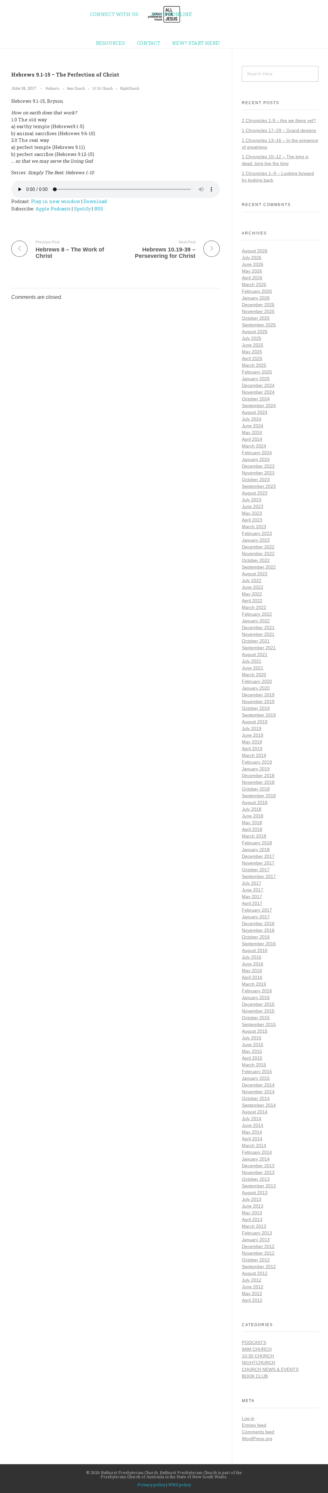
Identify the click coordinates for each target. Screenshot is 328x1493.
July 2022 (251, 580)
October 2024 (256, 398)
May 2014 (252, 1132)
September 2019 (259, 715)
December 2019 (258, 694)
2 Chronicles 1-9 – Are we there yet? (279, 120)
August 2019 (254, 721)
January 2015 (256, 1078)
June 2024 (252, 425)
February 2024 (257, 452)
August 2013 (254, 1192)
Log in (248, 1418)
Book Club (255, 1376)
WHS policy (179, 1484)
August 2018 (254, 802)
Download (95, 201)
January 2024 (256, 459)
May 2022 (252, 593)
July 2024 (251, 419)
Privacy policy (151, 1484)
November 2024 (258, 392)
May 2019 (252, 741)
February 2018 (257, 842)
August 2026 (254, 250)
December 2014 (258, 1084)
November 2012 (258, 1253)
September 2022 (259, 567)
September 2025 (259, 324)
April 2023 (252, 519)
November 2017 (258, 862)
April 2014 (252, 1138)
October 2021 (256, 641)
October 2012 (256, 1259)
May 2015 (252, 1051)
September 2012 (259, 1266)
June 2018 (252, 815)
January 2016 (256, 997)
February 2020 (257, 681)
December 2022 (258, 546)
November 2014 (258, 1091)
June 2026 (252, 264)
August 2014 (254, 1111)
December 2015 (258, 1004)
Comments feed (258, 1431)
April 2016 (252, 977)
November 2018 (258, 782)
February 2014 (257, 1152)
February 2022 (257, 614)
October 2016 (256, 936)
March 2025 (254, 365)
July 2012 (251, 1280)
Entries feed (254, 1425)
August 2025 (254, 331)
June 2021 (252, 667)
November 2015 (258, 1010)
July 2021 (251, 661)
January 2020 (256, 688)
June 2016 (252, 963)
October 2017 (256, 869)
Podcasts (53, 88)
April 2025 (252, 358)
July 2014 (251, 1118)
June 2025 (252, 345)
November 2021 (258, 634)
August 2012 (254, 1273)
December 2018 (258, 775)
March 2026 (254, 284)
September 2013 (259, 1185)
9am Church (76, 88)
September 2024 (259, 405)
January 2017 (256, 916)
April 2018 (252, 829)
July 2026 (251, 257)
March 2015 (254, 1064)
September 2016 (259, 943)
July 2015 (251, 1037)
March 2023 (254, 526)
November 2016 (258, 930)
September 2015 (259, 1024)
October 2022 (256, 560)
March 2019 (254, 755)
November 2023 (258, 472)
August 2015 (254, 1031)
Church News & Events (270, 1369)
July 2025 (251, 338)
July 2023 (251, 499)
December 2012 (258, 1246)
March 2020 (254, 674)
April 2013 (252, 1219)
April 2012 (252, 1300)
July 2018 (251, 809)
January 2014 (256, 1158)
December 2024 (258, 385)
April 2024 (252, 439)
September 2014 (259, 1105)
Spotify (82, 209)
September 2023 (259, 486)
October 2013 (256, 1179)
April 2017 (252, 903)
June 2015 (252, 1044)
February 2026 (257, 291)
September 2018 (259, 795)
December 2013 (258, 1165)
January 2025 (256, 378)
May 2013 (252, 1212)
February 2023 (257, 533)
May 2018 (252, 822)
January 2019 (256, 768)
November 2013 (258, 1172)
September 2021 (259, 647)
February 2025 (257, 371)
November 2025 (258, 311)
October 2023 (256, 479)
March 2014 (254, 1145)
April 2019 (252, 748)
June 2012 (252, 1286)
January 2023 (256, 540)
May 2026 (252, 271)
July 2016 (251, 957)
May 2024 (252, 432)
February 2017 (257, 910)
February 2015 (257, 1071)
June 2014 (252, 1125)
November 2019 (258, 701)
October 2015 (256, 1017)
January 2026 (256, 297)
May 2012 (252, 1293)
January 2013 (256, 1239)
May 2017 (252, 896)
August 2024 (254, 412)
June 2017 (252, 889)
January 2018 (256, 849)
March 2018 (254, 836)
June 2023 (252, 506)
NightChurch (129, 88)
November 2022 (258, 553)
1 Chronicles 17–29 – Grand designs (279, 130)
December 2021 (258, 627)
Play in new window (55, 201)
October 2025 (256, 318)
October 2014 (256, 1098)
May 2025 (252, 351)
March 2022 (254, 607)
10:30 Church (102, 88)
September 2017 (259, 876)
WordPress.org (257, 1438)
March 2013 (254, 1226)
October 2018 (256, 789)
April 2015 (252, 1058)
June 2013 (252, 1206)
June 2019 (252, 735)
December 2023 (258, 466)
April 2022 (252, 600)
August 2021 (254, 654)
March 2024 (254, 445)
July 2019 (251, 728)
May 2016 (252, 970)
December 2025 (258, 304)
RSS (98, 209)
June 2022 (252, 587)
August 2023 (254, 493)
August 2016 (254, 950)
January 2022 (256, 620)
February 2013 (257, 1232)
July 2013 (251, 1199)
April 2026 (252, 277)
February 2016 (257, 990)
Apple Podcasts (53, 209)
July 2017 (251, 883)
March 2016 (254, 984)
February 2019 (257, 762)
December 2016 (258, 923)
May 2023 (252, 513)
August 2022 (254, 573)
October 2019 (256, 708)
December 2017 (258, 856)
